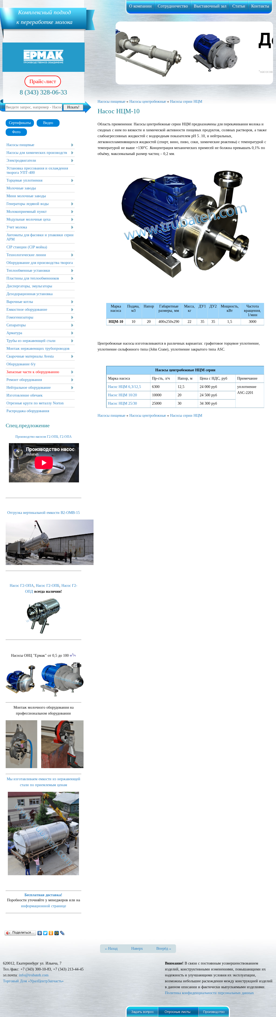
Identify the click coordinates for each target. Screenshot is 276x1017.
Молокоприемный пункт (26, 212)
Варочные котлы (19, 302)
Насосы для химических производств (36, 153)
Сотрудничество (173, 6)
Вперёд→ (164, 949)
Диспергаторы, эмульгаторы (29, 286)
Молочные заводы (21, 188)
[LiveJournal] (62, 933)
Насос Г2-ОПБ (47, 586)
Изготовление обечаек (24, 395)
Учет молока (16, 227)
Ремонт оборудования (24, 380)
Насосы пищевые (20, 145)
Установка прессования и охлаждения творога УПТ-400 (37, 170)
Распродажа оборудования (27, 411)
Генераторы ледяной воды (27, 204)
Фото (16, 132)
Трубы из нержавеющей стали (31, 341)
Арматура (14, 333)
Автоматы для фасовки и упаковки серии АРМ (40, 237)
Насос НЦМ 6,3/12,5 (124, 387)
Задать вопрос (141, 1011)
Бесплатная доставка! (43, 895)
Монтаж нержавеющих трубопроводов (38, 349)
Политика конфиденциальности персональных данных (209, 993)
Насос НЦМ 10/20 (122, 395)
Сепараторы (16, 325)
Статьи (238, 6)
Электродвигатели (21, 160)
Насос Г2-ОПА (22, 586)
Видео (48, 123)
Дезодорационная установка (29, 294)
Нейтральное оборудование (28, 388)
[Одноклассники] (51, 933)
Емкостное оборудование (26, 310)
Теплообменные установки (28, 271)
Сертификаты (20, 123)
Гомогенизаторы (19, 317)
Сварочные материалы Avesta (30, 356)
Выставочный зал (210, 6)
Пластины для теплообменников (32, 278)
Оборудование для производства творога (39, 263)
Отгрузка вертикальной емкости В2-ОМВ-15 (43, 513)
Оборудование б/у (21, 364)
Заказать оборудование (178, 1011)
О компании (140, 6)
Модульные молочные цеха (28, 219)
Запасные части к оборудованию (32, 372)
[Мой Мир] (57, 933)
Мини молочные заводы (26, 196)
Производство (215, 1011)
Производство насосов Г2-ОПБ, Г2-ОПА (43, 437)
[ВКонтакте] (40, 933)
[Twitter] (45, 933)
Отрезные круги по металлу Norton (35, 403)
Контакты (260, 6)
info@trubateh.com (34, 975)
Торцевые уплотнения (24, 180)
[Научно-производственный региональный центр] (43, 57)
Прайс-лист (42, 81)
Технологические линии (26, 255)
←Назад (111, 949)
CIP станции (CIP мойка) (26, 247)
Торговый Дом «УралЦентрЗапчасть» (33, 981)
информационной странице (43, 906)
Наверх (137, 949)
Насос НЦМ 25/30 (122, 403)
